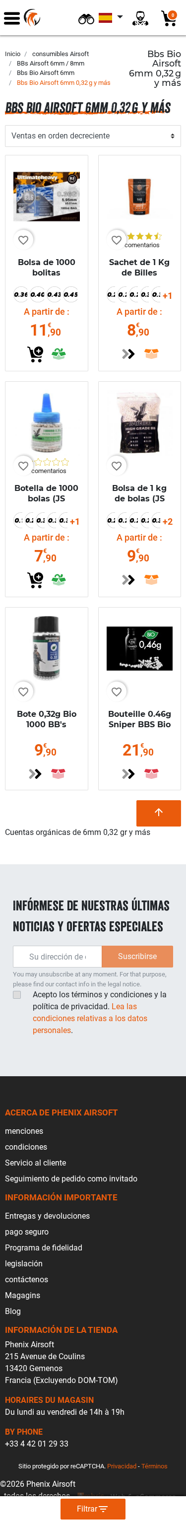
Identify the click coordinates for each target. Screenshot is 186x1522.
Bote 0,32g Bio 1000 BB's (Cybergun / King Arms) (46, 729)
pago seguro (27, 1232)
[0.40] (37, 294)
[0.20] (111, 294)
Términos (154, 1466)
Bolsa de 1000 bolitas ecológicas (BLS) (46, 278)
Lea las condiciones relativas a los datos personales (90, 1018)
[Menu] (12, 17)
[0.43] (54, 294)
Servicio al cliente (35, 1163)
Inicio (12, 54)
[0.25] (122, 294)
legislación (24, 1263)
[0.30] (144, 294)
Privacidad (121, 1466)
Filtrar (93, 1509)
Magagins (22, 1295)
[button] (86, 17)
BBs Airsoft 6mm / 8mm (50, 63)
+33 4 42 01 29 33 (36, 1444)
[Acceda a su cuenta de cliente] (140, 17)
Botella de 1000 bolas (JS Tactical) (46, 499)
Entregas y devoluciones (47, 1216)
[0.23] (122, 520)
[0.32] (155, 294)
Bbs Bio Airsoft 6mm (45, 72)
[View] (128, 354)
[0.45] (70, 294)
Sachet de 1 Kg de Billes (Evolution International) (139, 278)
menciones (24, 1131)
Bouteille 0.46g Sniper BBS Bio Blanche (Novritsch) (139, 729)
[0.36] (20, 294)
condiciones (26, 1147)
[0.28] (133, 294)
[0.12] (17, 520)
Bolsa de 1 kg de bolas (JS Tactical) (139, 499)
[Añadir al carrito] (35, 354)
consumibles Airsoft (60, 54)
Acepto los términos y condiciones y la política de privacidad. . (100, 1012)
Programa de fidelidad (43, 1247)
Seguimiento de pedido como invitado (71, 1178)
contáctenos (26, 1279)
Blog (13, 1311)
